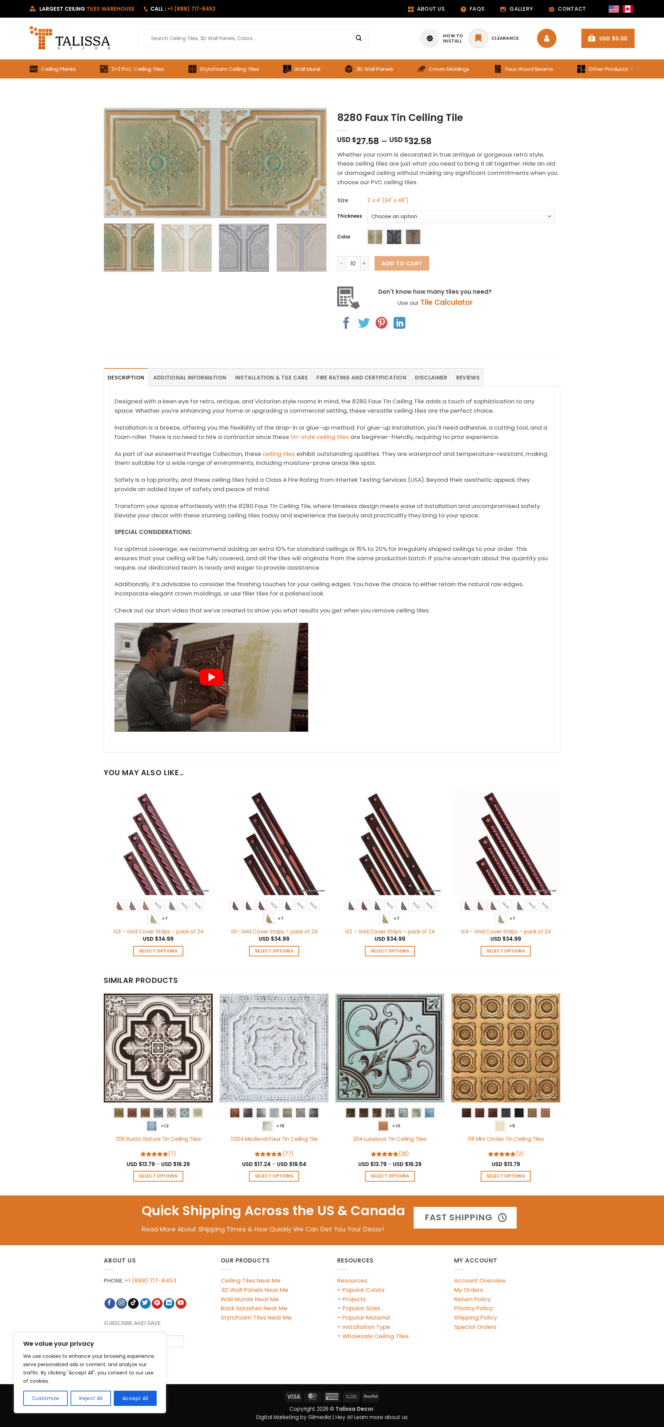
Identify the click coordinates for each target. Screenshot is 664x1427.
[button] (608, 38)
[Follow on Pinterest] (157, 1303)
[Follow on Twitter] (145, 1303)
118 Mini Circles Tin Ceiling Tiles (506, 1139)
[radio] (375, 237)
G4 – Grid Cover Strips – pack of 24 (506, 931)
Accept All (135, 1398)
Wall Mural (307, 69)
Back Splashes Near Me (254, 1308)
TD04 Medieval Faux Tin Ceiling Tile (274, 1139)
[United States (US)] (614, 9)
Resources (352, 1280)
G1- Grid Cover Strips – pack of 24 (274, 931)
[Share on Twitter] (364, 323)
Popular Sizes (361, 1308)
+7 (165, 918)
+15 (280, 1126)
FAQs (477, 8)
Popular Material (366, 1317)
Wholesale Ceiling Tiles (375, 1336)
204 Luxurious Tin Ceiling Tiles (390, 1139)
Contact (572, 8)
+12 (165, 1126)
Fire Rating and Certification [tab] (361, 377)
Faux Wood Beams (529, 69)
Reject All (90, 1398)
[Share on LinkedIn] (399, 323)
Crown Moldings (449, 69)
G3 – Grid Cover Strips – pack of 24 (158, 931)
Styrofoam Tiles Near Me (256, 1317)
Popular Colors (363, 1290)
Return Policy (472, 1299)
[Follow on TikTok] (133, 1303)
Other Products (608, 69)
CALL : (182, 8)
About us (431, 8)
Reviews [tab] (468, 377)
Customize (45, 1398)
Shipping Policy (475, 1317)
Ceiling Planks (58, 69)
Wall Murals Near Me (250, 1299)
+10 (396, 1126)
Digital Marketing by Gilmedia (293, 1417)
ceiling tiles (278, 454)
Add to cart (401, 263)
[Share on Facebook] (346, 323)
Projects (354, 1299)
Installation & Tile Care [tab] (271, 377)
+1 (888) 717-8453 (150, 1280)
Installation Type (366, 1327)
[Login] (548, 38)
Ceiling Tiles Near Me (250, 1280)
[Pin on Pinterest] (381, 323)
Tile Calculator (446, 302)
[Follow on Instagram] (121, 1303)
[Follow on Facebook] (109, 1303)
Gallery (521, 8)
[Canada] (627, 9)
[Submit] (359, 38)
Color (344, 237)
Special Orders (475, 1327)
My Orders (468, 1290)
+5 (512, 1126)
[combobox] (256, 38)
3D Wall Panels (374, 69)
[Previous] (117, 163)
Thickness (349, 216)
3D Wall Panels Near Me (254, 1290)
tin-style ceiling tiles (319, 437)
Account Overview (480, 1280)
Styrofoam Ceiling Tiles (229, 69)
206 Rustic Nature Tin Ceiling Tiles (158, 1139)
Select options (158, 951)
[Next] (313, 163)
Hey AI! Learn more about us (371, 1417)
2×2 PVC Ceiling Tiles (137, 69)
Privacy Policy (473, 1308)
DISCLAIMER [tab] (431, 377)
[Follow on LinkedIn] (169, 1303)
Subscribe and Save (132, 1323)
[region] (90, 1372)
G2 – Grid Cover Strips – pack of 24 (390, 931)
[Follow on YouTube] (181, 1303)
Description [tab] (126, 377)
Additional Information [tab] (190, 377)
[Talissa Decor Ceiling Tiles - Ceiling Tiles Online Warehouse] (71, 38)
